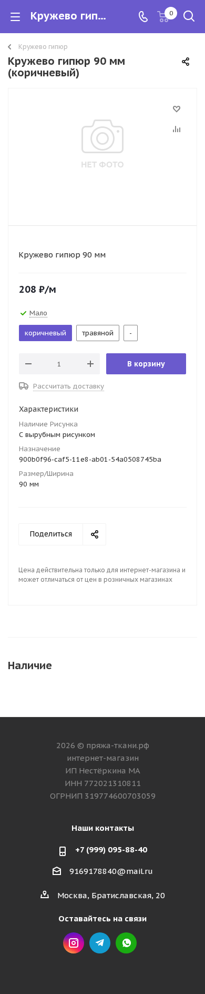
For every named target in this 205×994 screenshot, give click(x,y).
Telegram (99, 942)
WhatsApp (126, 942)
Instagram (73, 942)
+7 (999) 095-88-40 (111, 849)
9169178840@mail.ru (111, 871)
